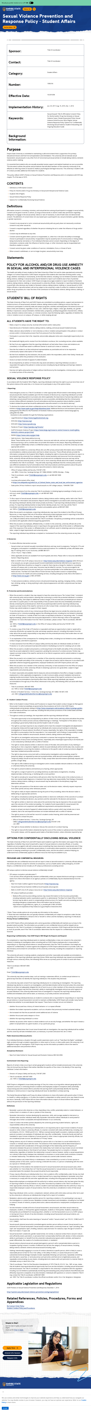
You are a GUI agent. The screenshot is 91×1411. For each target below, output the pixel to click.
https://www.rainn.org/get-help (27, 435)
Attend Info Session (12, 1353)
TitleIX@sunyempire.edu (38, 475)
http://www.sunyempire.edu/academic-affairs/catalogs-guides (59, 708)
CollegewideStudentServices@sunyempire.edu (35, 694)
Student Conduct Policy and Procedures (21, 1308)
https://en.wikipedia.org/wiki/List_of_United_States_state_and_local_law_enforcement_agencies (48, 482)
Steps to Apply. (19, 1330)
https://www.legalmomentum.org (36, 418)
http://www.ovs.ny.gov (21, 576)
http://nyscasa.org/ (25, 421)
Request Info (12, 1358)
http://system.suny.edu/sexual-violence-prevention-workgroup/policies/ (33, 1292)
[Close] (3, 1391)
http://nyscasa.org (51, 884)
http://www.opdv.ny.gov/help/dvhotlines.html (33, 408)
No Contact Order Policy (15, 1306)
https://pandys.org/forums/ (33, 427)
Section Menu (8, 27)
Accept (5, 1408)
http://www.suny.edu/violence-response (57, 561)
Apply (11, 1348)
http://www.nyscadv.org (27, 424)
